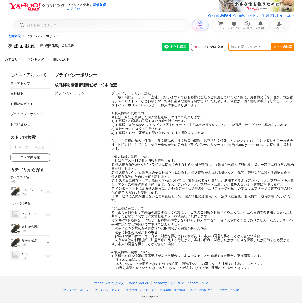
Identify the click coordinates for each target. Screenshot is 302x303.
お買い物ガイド (22, 104)
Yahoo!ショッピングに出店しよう (258, 15)
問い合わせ (61, 59)
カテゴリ (11, 59)
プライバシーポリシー (26, 114)
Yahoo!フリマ (198, 283)
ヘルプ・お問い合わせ (202, 290)
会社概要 (68, 45)
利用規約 (131, 290)
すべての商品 (21, 203)
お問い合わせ (20, 124)
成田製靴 (14, 36)
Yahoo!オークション (169, 283)
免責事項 (165, 290)
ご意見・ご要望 (229, 290)
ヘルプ (289, 15)
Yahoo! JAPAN (219, 15)
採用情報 (179, 290)
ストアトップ (20, 83)
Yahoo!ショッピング (109, 283)
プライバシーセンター (108, 290)
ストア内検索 (283, 46)
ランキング (35, 59)
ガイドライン (148, 290)
